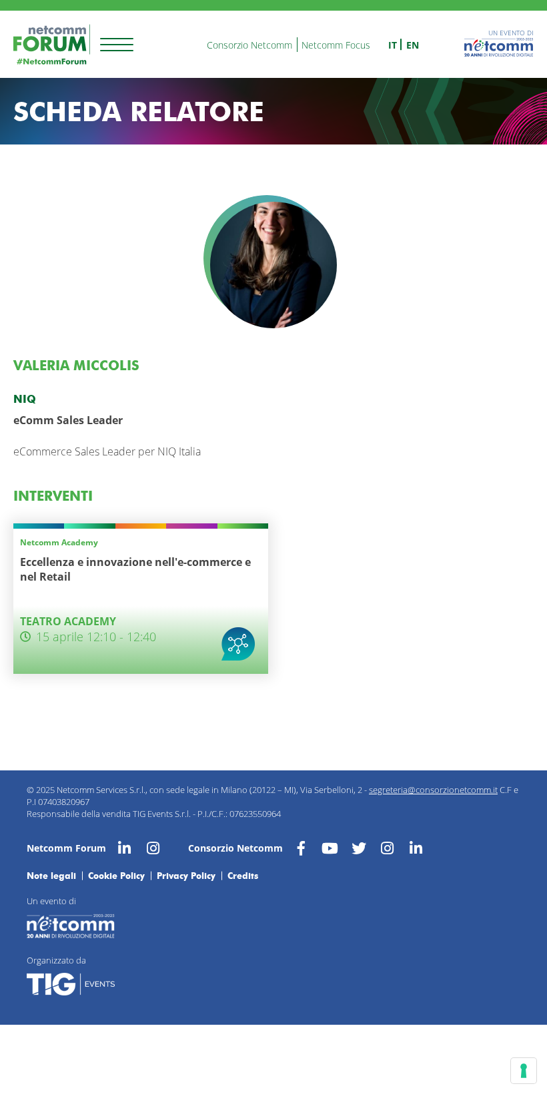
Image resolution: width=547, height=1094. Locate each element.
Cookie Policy (116, 875)
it (392, 45)
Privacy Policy (186, 875)
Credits (242, 875)
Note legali (51, 875)
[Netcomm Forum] (51, 44)
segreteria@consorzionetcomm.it (433, 790)
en (412, 45)
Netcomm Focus (336, 45)
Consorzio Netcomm (249, 45)
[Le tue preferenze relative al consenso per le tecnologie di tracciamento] (523, 1070)
